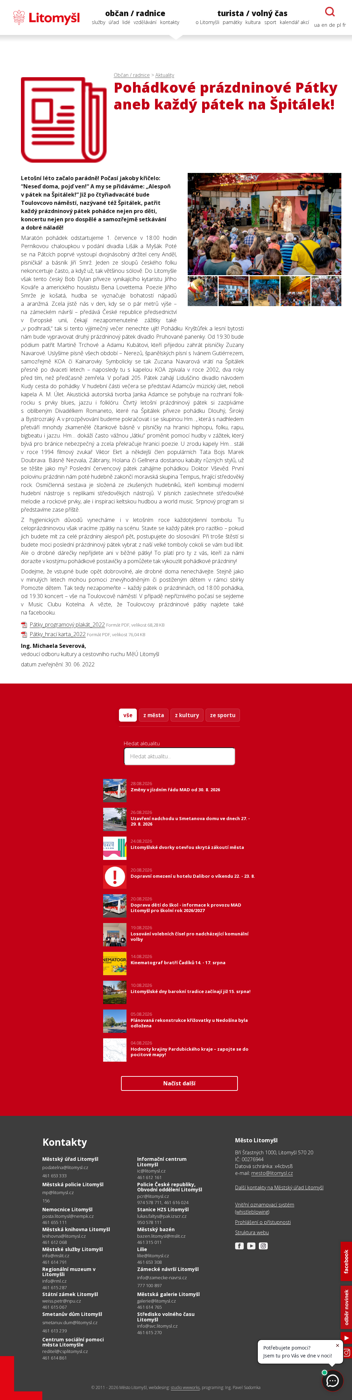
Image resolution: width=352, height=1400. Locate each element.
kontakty (169, 22)
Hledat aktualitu (142, 743)
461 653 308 (149, 1262)
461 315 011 (149, 1242)
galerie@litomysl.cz (156, 1301)
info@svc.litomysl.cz (157, 1326)
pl (339, 25)
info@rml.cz (54, 1281)
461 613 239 (54, 1331)
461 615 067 (54, 1307)
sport (270, 22)
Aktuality (164, 75)
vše (127, 715)
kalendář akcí (294, 22)
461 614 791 (54, 1262)
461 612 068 (54, 1242)
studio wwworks (185, 1387)
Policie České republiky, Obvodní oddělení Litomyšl (169, 1187)
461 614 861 (54, 1358)
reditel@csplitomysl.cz (65, 1351)
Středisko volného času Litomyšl (166, 1317)
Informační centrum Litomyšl (162, 1162)
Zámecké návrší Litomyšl (168, 1269)
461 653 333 (54, 1175)
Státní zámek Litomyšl (70, 1294)
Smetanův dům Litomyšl (72, 1314)
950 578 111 (149, 1222)
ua (317, 25)
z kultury (187, 715)
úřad (114, 22)
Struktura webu (252, 1232)
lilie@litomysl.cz (153, 1255)
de (332, 25)
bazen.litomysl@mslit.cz (161, 1236)
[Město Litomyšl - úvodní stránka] (42, 17)
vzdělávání (145, 22)
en (324, 25)
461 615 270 (149, 1332)
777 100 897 (149, 1285)
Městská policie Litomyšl (72, 1184)
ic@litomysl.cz (151, 1171)
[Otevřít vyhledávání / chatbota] (330, 11)
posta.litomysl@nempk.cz (68, 1216)
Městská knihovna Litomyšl (76, 1229)
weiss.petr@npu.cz (61, 1301)
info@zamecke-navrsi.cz (162, 1277)
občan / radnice (135, 13)
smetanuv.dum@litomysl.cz (70, 1322)
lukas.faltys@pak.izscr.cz (162, 1216)
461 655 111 (54, 1222)
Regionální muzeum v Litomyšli (69, 1272)
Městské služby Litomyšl (72, 1249)
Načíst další (179, 1083)
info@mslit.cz (55, 1255)
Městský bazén (156, 1229)
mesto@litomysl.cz (272, 1173)
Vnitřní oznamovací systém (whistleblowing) (264, 1208)
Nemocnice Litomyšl (67, 1209)
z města (153, 715)
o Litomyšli (207, 22)
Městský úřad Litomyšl (70, 1159)
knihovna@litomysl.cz (64, 1236)
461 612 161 (149, 1177)
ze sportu (222, 715)
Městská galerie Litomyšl (168, 1294)
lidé (126, 22)
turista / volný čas (252, 13)
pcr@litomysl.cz (153, 1196)
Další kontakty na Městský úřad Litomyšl (279, 1187)
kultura (253, 22)
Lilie (142, 1249)
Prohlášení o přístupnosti (263, 1222)
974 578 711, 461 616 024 (162, 1202)
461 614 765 (149, 1307)
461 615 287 (54, 1287)
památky (232, 22)
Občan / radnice (132, 75)
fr (344, 25)
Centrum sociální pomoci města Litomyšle (73, 1342)
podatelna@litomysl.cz (65, 1167)
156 (46, 1201)
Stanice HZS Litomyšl (163, 1209)
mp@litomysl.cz (58, 1192)
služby (98, 22)
